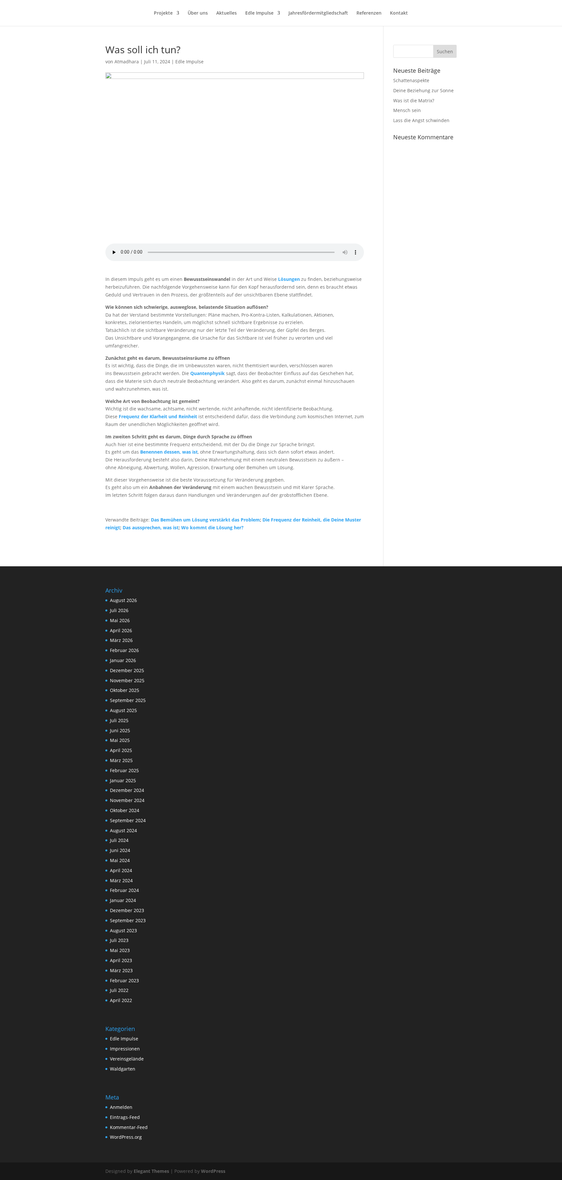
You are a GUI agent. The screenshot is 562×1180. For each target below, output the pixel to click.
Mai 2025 (120, 740)
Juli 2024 (119, 840)
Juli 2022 (119, 990)
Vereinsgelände (127, 1059)
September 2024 (128, 820)
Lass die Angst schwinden (421, 120)
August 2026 (123, 600)
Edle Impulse (259, 13)
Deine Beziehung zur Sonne (423, 90)
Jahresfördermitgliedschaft (318, 13)
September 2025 (128, 700)
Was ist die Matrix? (413, 100)
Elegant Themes (151, 1171)
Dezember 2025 (127, 670)
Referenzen (368, 13)
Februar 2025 (124, 770)
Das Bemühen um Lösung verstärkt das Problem (205, 520)
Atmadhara (126, 61)
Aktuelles (226, 13)
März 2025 (121, 760)
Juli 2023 (119, 940)
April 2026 (121, 630)
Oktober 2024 (124, 810)
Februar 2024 (124, 890)
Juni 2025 (120, 730)
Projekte (163, 13)
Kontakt (399, 13)
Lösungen (289, 279)
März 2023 (121, 970)
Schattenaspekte (411, 80)
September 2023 (128, 920)
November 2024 (127, 800)
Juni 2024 (120, 850)
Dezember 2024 (127, 790)
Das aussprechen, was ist (151, 527)
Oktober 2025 (124, 690)
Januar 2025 (123, 780)
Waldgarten (122, 1069)
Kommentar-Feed (129, 1127)
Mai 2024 (120, 860)
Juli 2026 (119, 610)
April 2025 (121, 750)
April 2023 (121, 960)
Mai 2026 (120, 620)
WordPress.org (126, 1137)
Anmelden (121, 1107)
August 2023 (123, 930)
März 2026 (121, 640)
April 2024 (121, 870)
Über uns (198, 13)
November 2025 (127, 680)
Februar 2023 (124, 980)
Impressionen (125, 1049)
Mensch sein (407, 110)
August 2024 (123, 830)
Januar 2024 (123, 900)
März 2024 (121, 880)
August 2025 (123, 710)
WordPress (213, 1171)
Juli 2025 (119, 720)
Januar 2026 (123, 660)
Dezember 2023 (127, 910)
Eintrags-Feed (125, 1117)
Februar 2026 (124, 650)
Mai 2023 (120, 950)
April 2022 (121, 1000)
